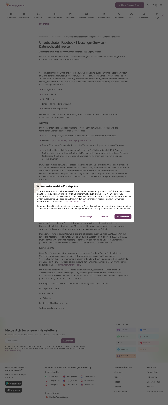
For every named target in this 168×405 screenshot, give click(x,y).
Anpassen (104, 216)
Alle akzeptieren (123, 216)
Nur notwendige (85, 216)
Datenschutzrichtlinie (75, 201)
